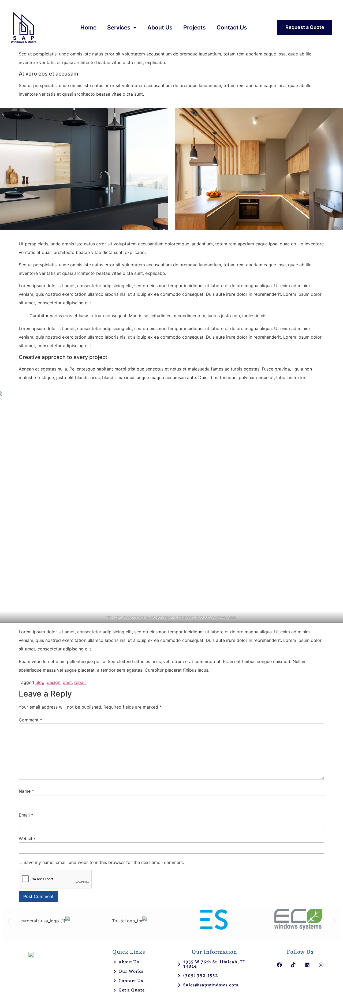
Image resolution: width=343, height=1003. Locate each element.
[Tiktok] (293, 965)
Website (27, 838)
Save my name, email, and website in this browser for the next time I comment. (104, 862)
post (67, 682)
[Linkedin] (307, 965)
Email (26, 815)
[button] (8, 920)
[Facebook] (279, 965)
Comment (30, 720)
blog (39, 682)
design (53, 682)
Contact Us (232, 27)
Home (88, 27)
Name (26, 791)
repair (80, 682)
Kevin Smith (227, 617)
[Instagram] (321, 965)
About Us (160, 27)
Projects (194, 27)
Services (119, 27)
